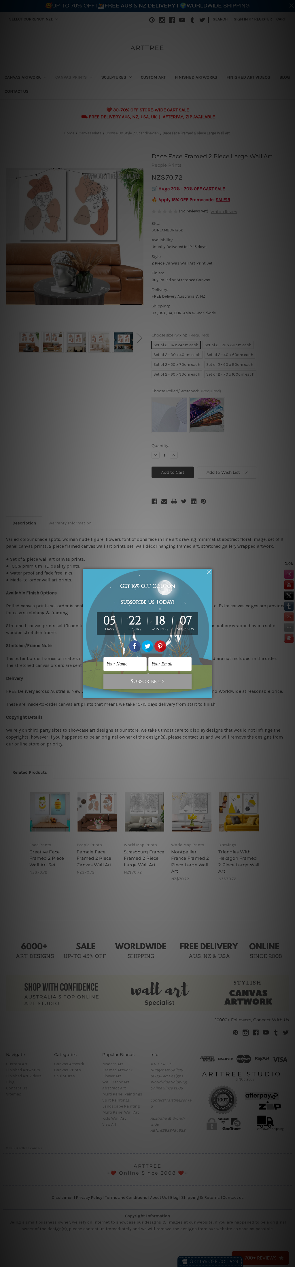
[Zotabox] (208, 693)
